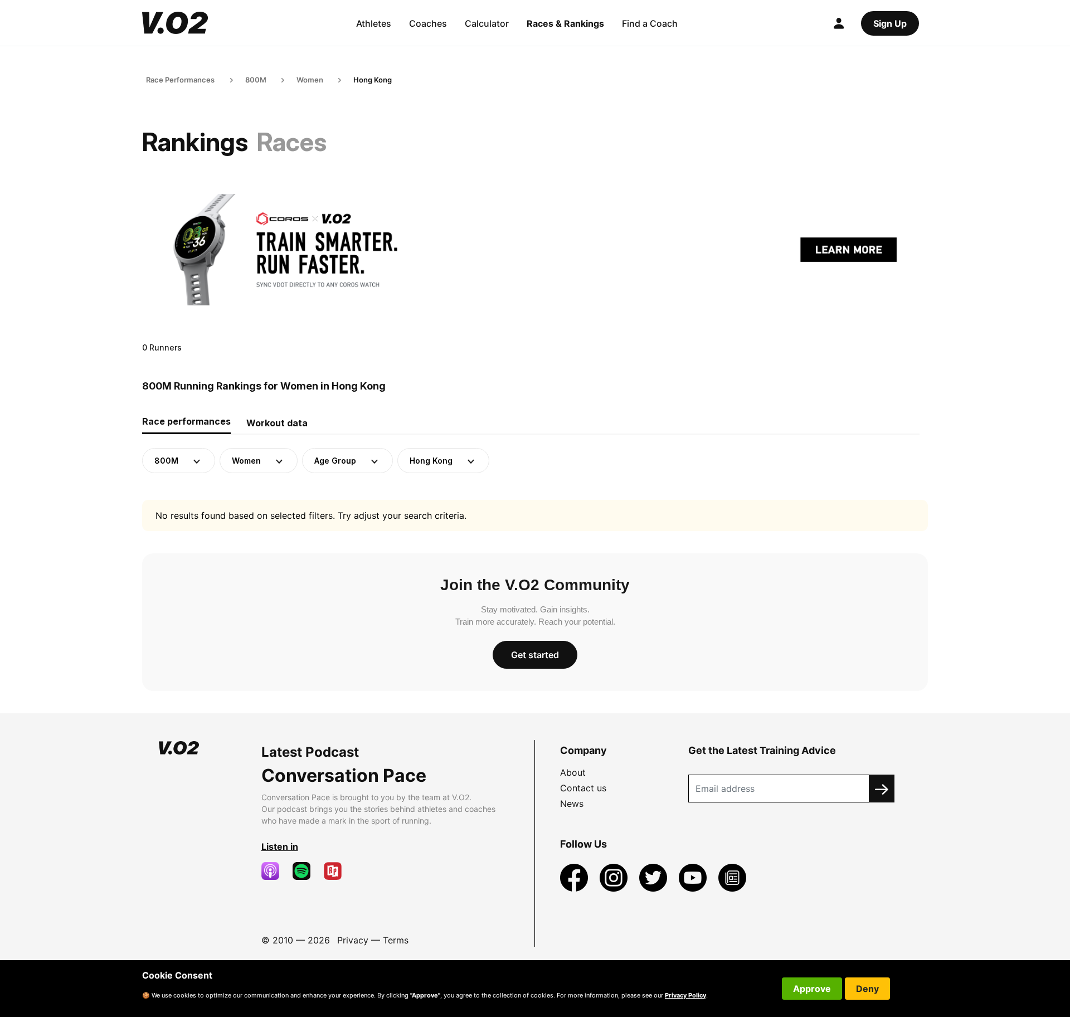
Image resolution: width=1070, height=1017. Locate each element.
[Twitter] (654, 876)
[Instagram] (615, 876)
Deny (867, 988)
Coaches (428, 23)
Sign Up (890, 23)
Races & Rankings (565, 23)
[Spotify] (306, 871)
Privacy (352, 940)
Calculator (487, 23)
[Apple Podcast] (274, 871)
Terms (395, 940)
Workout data (277, 423)
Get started (535, 654)
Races (292, 141)
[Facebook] (575, 876)
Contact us (583, 788)
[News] (732, 876)
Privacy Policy (685, 995)
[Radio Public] (337, 871)
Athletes (373, 23)
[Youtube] (694, 876)
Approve (812, 988)
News (571, 803)
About (573, 772)
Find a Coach (650, 23)
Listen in (279, 846)
